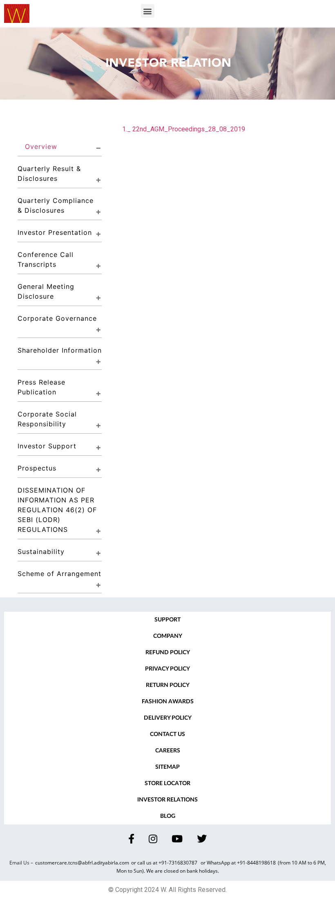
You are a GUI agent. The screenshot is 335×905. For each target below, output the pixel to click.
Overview (41, 146)
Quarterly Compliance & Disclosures (57, 205)
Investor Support (47, 446)
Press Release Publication (43, 387)
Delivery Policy (168, 718)
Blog (167, 816)
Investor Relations (167, 800)
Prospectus (37, 468)
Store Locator (167, 783)
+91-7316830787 (179, 862)
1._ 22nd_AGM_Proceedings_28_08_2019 (183, 129)
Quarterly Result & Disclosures (50, 173)
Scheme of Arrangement (59, 574)
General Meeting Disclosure (47, 291)
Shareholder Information (60, 350)
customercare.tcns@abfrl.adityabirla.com (82, 862)
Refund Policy (167, 652)
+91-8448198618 (256, 862)
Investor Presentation (55, 232)
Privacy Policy (167, 669)
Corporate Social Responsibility (48, 419)
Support (167, 620)
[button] (147, 11)
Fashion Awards (168, 702)
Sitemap (167, 767)
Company (167, 636)
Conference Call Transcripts (47, 259)
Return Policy (168, 685)
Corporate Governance (57, 318)
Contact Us (167, 734)
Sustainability (41, 551)
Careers (167, 751)
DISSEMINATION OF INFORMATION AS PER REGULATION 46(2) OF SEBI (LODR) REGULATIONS (58, 510)
